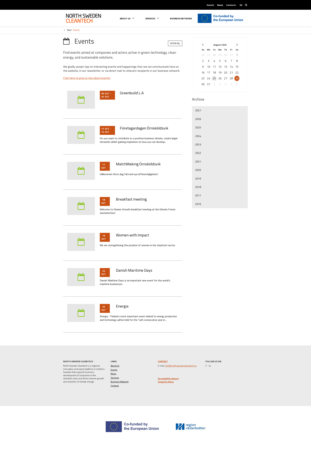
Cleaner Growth (83, 18)
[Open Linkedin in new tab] (210, 365)
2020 (198, 170)
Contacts (231, 5)
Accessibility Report (168, 378)
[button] (297, 435)
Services (115, 377)
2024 (198, 136)
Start (68, 30)
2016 (198, 204)
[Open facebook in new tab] (206, 365)
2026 (198, 119)
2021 (198, 161)
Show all (175, 43)
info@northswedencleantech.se (181, 365)
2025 (198, 127)
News (220, 5)
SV (241, 5)
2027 (198, 110)
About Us (115, 365)
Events (210, 5)
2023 (198, 144)
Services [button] (150, 18)
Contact (163, 361)
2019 (198, 178)
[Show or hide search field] (246, 5)
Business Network (181, 18)
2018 (198, 187)
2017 (198, 195)
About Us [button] (125, 18)
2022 (198, 153)
